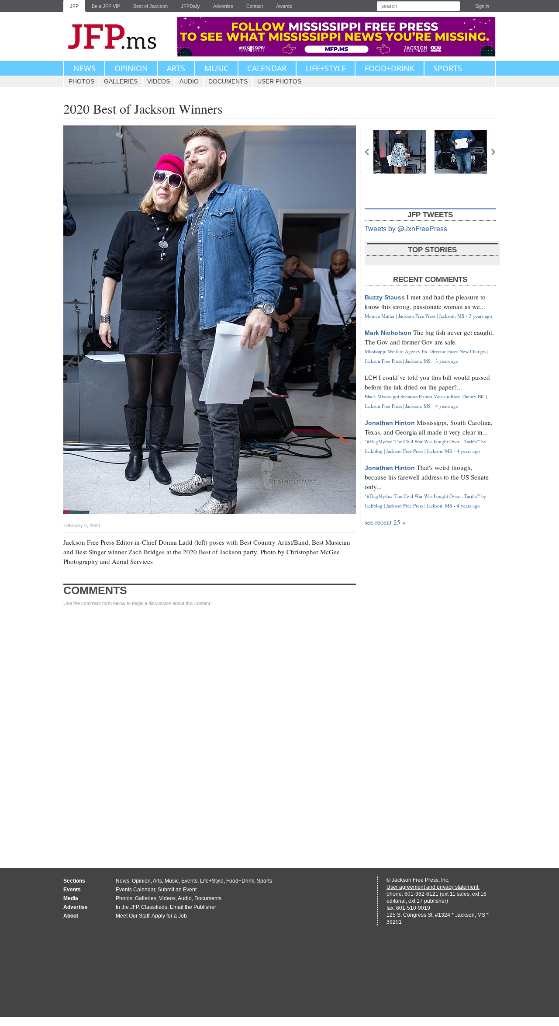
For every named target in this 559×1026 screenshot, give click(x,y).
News (84, 68)
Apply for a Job (169, 916)
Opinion (131, 68)
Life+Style (326, 68)
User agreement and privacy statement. (433, 887)
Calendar (266, 68)
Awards (284, 6)
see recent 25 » (385, 522)
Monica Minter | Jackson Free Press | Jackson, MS (414, 316)
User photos (279, 81)
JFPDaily (190, 6)
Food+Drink (389, 68)
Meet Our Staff (132, 916)
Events (189, 881)
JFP (74, 6)
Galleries (121, 81)
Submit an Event (177, 890)
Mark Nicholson (388, 332)
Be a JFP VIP (106, 6)
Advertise (223, 6)
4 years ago (447, 406)
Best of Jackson (150, 6)
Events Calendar (135, 890)
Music (216, 68)
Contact (254, 6)
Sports (447, 68)
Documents (228, 81)
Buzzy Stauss (385, 297)
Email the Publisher (193, 907)
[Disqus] (209, 728)
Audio (189, 81)
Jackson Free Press (118, 37)
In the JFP (127, 907)
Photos (81, 81)
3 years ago (480, 316)
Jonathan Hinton (390, 422)
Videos (158, 81)
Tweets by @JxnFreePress (406, 228)
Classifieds (154, 907)
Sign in (482, 6)
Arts (176, 68)
